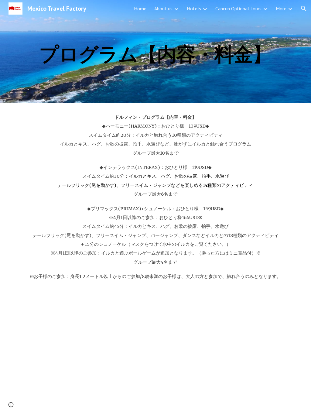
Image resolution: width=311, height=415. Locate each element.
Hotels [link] (194, 8)
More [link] (281, 8)
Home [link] (140, 8)
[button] (303, 8)
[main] (155, 51)
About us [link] (163, 8)
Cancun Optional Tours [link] (238, 8)
